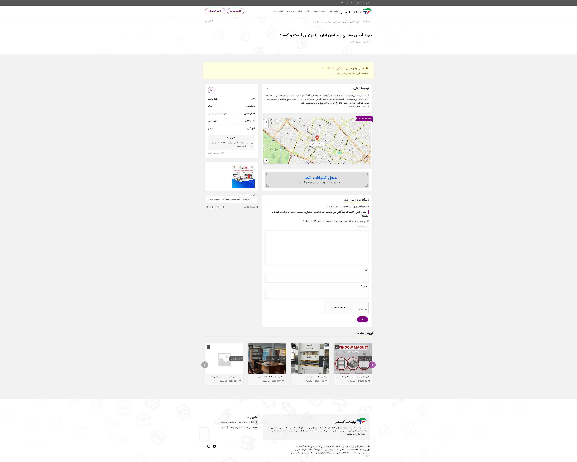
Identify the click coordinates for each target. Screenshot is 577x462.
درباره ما (290, 11)
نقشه (300, 11)
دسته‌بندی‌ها (234, 11)
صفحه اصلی (333, 11)
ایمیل (364, 286)
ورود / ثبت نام (362, 2)
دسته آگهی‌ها (319, 11)
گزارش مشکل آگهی (215, 153)
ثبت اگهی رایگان (214, 11)
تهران (366, 359)
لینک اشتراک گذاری (246, 195)
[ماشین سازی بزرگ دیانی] (310, 359)
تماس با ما (278, 11)
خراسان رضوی (363, 42)
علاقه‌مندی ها (346, 2)
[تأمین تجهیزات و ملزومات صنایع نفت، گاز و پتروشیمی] (224, 359)
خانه (368, 21)
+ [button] (266, 121)
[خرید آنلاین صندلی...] (317, 138)
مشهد (352, 42)
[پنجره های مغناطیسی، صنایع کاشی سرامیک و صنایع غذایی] (353, 359)
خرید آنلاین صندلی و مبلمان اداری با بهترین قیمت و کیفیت (325, 35)
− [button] (266, 126)
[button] (317, 88)
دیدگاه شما (361, 226)
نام (365, 270)
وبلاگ (307, 11)
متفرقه (363, 21)
